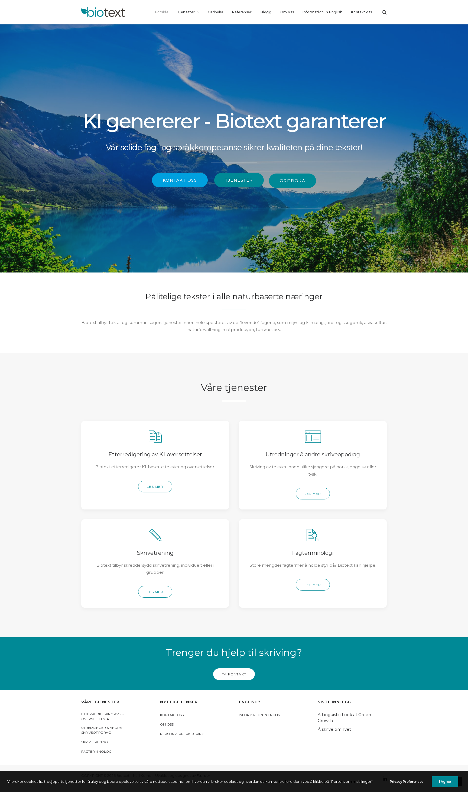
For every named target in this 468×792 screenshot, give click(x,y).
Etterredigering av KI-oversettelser (102, 716)
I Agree (445, 782)
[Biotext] (103, 12)
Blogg (266, 12)
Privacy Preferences (406, 782)
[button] (384, 12)
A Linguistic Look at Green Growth (344, 717)
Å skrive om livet (334, 729)
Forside (161, 12)
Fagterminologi (96, 751)
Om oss (287, 12)
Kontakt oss (361, 12)
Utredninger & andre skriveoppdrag (101, 730)
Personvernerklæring (182, 734)
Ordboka (215, 12)
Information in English (322, 12)
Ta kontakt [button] (234, 674)
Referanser (242, 12)
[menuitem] (161, 12)
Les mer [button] (155, 487)
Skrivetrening (94, 742)
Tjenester (186, 12)
